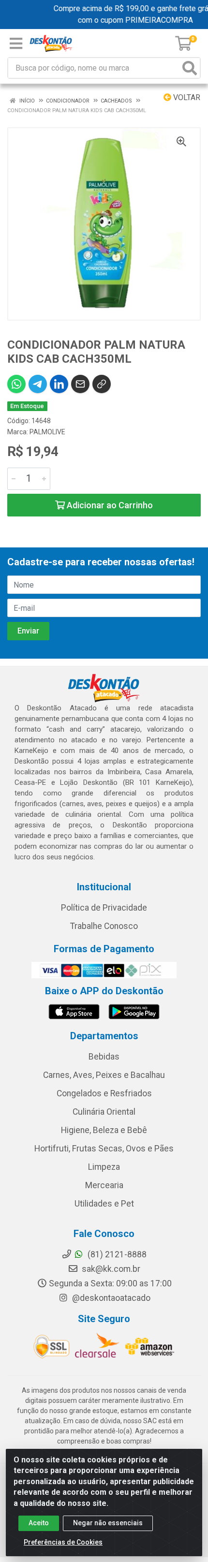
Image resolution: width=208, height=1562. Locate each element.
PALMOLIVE (47, 432)
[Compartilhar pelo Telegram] (38, 384)
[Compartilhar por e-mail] (80, 384)
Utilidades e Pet (104, 1203)
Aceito (39, 1523)
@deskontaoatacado (110, 1298)
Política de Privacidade (104, 908)
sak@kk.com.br (110, 1269)
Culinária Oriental (104, 1112)
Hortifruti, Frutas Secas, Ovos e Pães (104, 1148)
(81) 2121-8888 (116, 1254)
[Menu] (16, 43)
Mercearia (104, 1185)
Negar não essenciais (108, 1523)
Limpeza (104, 1167)
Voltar (185, 97)
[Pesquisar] (189, 68)
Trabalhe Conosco (104, 926)
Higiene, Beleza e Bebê (104, 1130)
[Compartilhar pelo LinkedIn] (59, 384)
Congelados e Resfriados (104, 1093)
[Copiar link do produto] (101, 384)
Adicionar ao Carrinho (109, 505)
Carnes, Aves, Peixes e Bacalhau (104, 1075)
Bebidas (104, 1056)
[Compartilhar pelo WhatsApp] (16, 384)
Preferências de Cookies (63, 1542)
